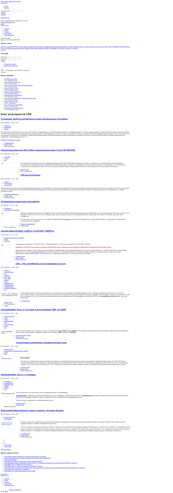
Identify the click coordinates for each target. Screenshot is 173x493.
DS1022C (7, 241)
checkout (26, 46)
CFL (5, 354)
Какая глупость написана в (12, 92)
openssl (6, 280)
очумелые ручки (100, 46)
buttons (6, 129)
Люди (6, 30)
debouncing (7, 127)
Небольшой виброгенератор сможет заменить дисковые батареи (32, 410)
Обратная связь (9, 35)
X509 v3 (6, 270)
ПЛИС (47, 48)
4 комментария (25, 367)
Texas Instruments (9, 46)
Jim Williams (52, 48)
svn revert (85, 46)
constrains (75, 48)
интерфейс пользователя (11, 210)
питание (20, 46)
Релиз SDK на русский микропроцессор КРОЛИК (19, 471)
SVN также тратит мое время (13, 105)
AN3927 (62, 48)
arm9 (22, 48)
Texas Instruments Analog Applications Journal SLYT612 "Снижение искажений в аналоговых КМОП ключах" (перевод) (40, 463)
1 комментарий (9, 143)
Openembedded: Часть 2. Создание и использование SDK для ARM (33, 309)
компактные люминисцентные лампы (16, 351)
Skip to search (17, 1)
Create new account (10, 64)
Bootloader (115, 46)
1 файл (6, 305)
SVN (58, 48)
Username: (4, 57)
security (6, 275)
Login (6, 6)
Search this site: (5, 11)
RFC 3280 (7, 278)
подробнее (4, 474)
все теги (3, 50)
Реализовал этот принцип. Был (13, 108)
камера (6, 182)
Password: (4, 59)
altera (92, 46)
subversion (69, 48)
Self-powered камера (30, 175)
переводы (32, 46)
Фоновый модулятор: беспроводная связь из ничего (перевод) (23, 461)
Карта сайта (8, 33)
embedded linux (77, 46)
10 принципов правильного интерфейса (20, 201)
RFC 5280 (7, 277)
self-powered (8, 185)
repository (47, 46)
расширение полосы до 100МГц (14, 238)
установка (7, 381)
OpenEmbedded (21, 395)
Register (6, 8)
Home (2, 40)
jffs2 (5, 323)
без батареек (54, 46)
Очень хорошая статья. (11, 101)
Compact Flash (29, 48)
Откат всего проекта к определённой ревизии (18, 85)
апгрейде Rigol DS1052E (37, 252)
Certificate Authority (10, 288)
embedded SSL (8, 283)
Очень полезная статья (11, 88)
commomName (8, 286)
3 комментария (20, 256)
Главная (6, 28)
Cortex (6, 158)
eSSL (5, 282)
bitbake (6, 388)
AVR (2, 46)
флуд (110, 46)
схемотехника (8, 349)
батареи (70, 46)
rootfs (6, 319)
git (43, 46)
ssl (5, 273)
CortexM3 (7, 157)
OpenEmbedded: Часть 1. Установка (18, 374)
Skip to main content (6, 1)
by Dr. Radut (4, 491)
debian (6, 386)
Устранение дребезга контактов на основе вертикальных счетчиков (34, 119)
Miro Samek (38, 46)
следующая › (8, 445)
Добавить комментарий (11, 194)
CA (5, 290)
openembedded (8, 321)
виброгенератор (9, 417)
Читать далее (8, 144)
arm (90, 46)
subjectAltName (9, 272)
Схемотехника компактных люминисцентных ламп (20, 98)
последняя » (8, 446)
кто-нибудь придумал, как (12, 82)
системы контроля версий (13, 48)
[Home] (3, 14)
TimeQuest (41, 48)
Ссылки (6, 32)
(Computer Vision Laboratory (32, 188)
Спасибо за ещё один (10, 79)
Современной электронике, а (13, 95)
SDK (16, 46)
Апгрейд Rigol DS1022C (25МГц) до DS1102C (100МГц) (27, 231)
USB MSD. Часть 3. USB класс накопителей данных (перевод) (23, 466)
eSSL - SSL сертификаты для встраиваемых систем (41, 263)
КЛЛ (5, 352)
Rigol (5, 239)
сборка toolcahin (9, 316)
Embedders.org (5, 17)
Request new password (10, 65)
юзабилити (7, 208)
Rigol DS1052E (63, 46)
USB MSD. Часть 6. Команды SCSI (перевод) (18, 464)
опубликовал (66, 219)
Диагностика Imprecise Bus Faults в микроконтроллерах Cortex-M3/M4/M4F (38, 150)
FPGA (107, 46)
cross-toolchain (8, 324)
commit (36, 48)
